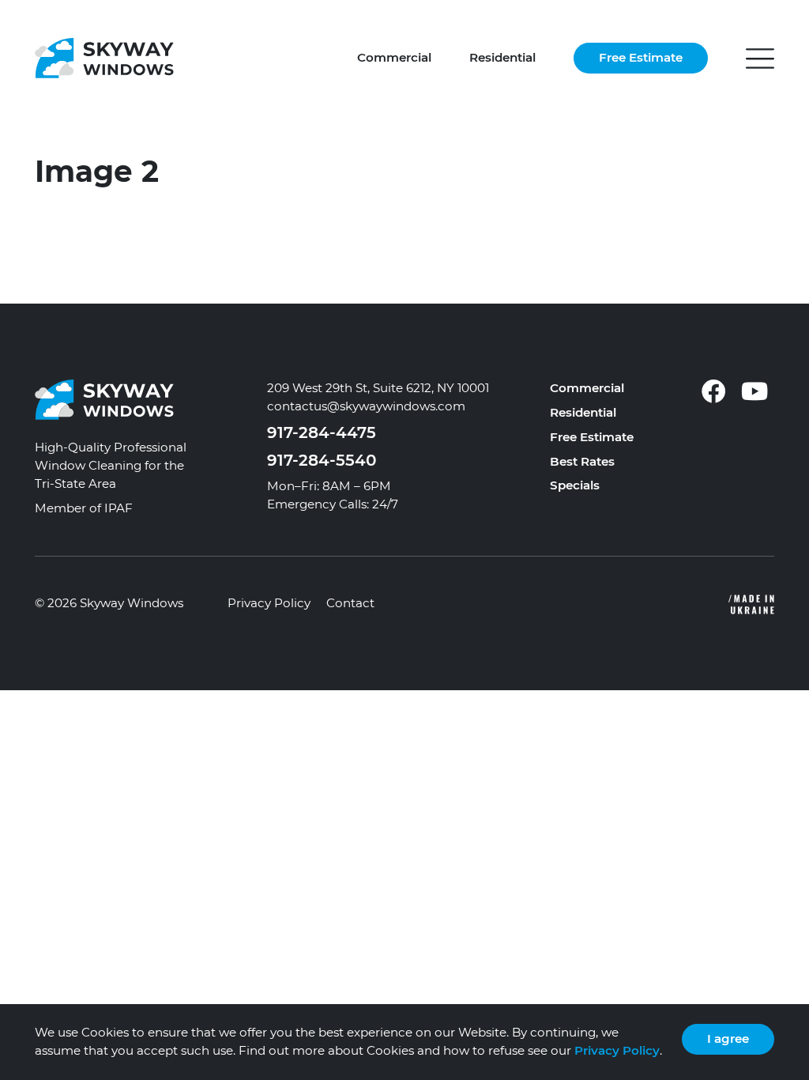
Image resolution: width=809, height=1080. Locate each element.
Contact (350, 602)
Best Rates (582, 461)
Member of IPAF (84, 507)
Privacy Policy (269, 602)
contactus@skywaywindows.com (366, 405)
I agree (728, 1038)
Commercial (394, 57)
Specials (575, 485)
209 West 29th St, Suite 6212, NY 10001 (378, 387)
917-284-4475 (321, 432)
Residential (502, 57)
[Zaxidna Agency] (596, 604)
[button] (760, 58)
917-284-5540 (321, 460)
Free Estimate (641, 57)
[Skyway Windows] (104, 57)
